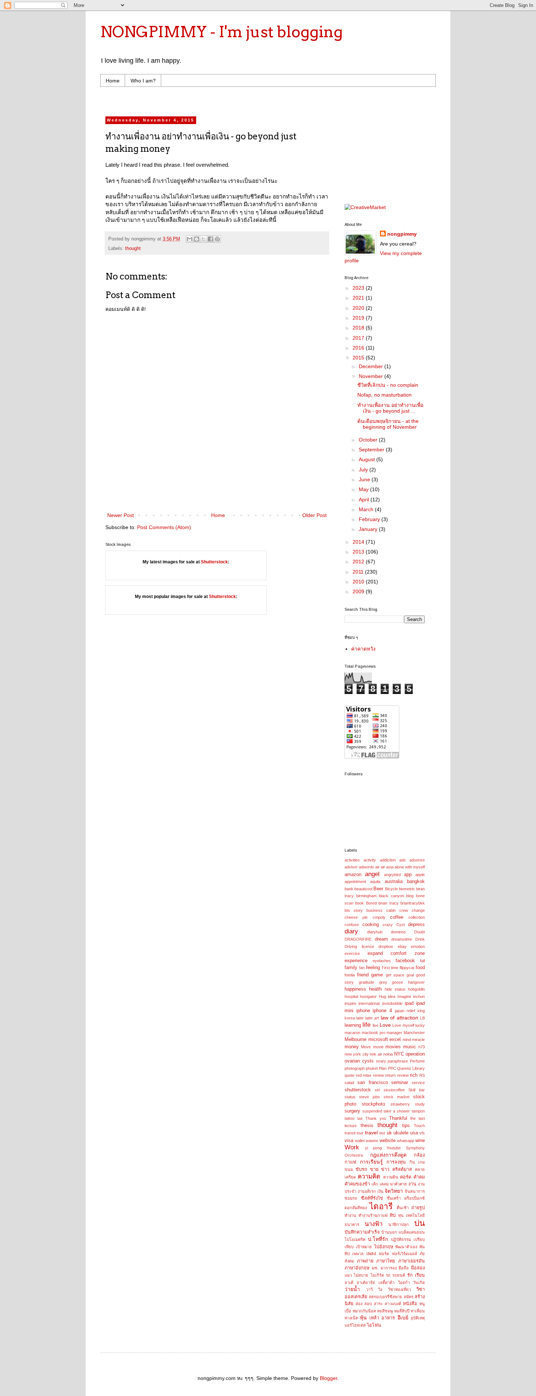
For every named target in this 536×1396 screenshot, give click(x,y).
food (420, 967)
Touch (419, 1125)
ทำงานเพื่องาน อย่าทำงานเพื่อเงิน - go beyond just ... (390, 408)
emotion (418, 946)
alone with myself (410, 867)
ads (402, 860)
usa (414, 1132)
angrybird (392, 874)
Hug (382, 996)
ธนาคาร (352, 1224)
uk (389, 1132)
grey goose (391, 982)
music (409, 1046)
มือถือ (404, 1268)
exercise (352, 953)
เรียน (420, 1275)
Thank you (375, 1118)
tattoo (349, 1118)
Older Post (314, 515)
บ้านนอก (389, 1232)
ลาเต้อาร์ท (366, 1282)
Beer (378, 888)
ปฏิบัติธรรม (401, 1239)
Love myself (403, 1025)
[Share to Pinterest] (217, 239)
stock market (396, 1097)
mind (407, 1039)
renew (378, 1075)
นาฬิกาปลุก (398, 1224)
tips (406, 1125)
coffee (396, 917)
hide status (395, 989)
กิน (412, 1162)
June (365, 479)
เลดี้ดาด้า (386, 1282)
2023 (359, 288)
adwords (366, 867)
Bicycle (391, 889)
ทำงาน (350, 1215)
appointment (355, 881)
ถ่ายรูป (418, 1207)
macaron (352, 1032)
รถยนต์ (398, 1275)
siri (377, 1090)
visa (349, 1140)
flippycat (407, 967)
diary (351, 931)
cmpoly (379, 917)
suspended (372, 1111)
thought (133, 248)
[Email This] (189, 239)
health (375, 989)
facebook (405, 960)
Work (352, 1147)
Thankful (398, 1118)
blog (409, 896)
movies (393, 1046)
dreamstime (401, 939)
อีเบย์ (402, 1317)
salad (349, 1082)
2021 (359, 298)
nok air (376, 1054)
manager (394, 1032)
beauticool (363, 889)
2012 (359, 561)
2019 (359, 318)
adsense (417, 860)
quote (349, 1075)
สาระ (378, 1303)
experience (356, 960)
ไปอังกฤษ (383, 1246)
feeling (373, 967)
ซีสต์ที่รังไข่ (372, 1198)
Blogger (328, 1378)
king (421, 1011)
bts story (354, 910)
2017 (359, 338)
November (371, 376)
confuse (352, 924)
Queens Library (411, 1068)
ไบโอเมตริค (355, 1239)
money (352, 1046)
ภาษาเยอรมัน (411, 1261)
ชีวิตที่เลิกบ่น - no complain (387, 385)
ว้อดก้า (404, 1282)
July (364, 470)
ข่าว (385, 1169)
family (351, 967)
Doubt (419, 932)
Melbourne (355, 1039)
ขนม (349, 1169)
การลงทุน (396, 1162)
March (367, 509)
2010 (359, 582)
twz (382, 1133)
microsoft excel (384, 1039)
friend (363, 974)
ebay (402, 946)
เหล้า (374, 1317)
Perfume (417, 1061)
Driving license (359, 946)
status (350, 1097)
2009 (359, 591)
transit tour (354, 1133)
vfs (422, 1133)
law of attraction (399, 1018)
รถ (388, 1275)
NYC (399, 1054)
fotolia (350, 975)
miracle (418, 1039)
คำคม (419, 1177)
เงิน (380, 1191)
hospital (351, 996)
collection (416, 917)
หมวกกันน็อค (364, 1311)
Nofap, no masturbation (384, 395)
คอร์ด (405, 1177)
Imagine (404, 996)
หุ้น (363, 1317)
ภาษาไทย (385, 1261)
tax (360, 1118)
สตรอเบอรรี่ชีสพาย (385, 1297)
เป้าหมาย (364, 1247)
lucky (420, 1025)
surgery (352, 1111)
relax (367, 1075)
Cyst (400, 924)
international (369, 1003)
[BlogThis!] (196, 239)
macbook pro (373, 1032)
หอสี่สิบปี (401, 1311)
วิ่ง (380, 1289)
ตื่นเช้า (403, 1208)
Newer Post (120, 515)
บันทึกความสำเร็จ (362, 1232)
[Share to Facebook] (210, 239)
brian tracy (388, 903)
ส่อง (359, 1303)
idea (391, 996)
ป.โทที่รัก (378, 1239)
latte (360, 1018)
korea (350, 1018)
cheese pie (356, 917)
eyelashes (382, 961)
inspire (350, 1003)
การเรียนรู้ (371, 1162)
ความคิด (369, 1176)
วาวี (369, 1289)
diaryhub (374, 932)
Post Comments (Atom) (164, 527)
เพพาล (358, 1254)
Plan (383, 1068)
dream (381, 939)
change (418, 910)
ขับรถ (361, 1169)
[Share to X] (203, 239)
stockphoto (373, 1104)
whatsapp (405, 1140)
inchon (419, 996)
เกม (421, 1162)
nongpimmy (402, 234)
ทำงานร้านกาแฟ (373, 1215)
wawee (372, 1140)
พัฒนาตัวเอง (406, 1247)
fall (422, 961)
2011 (359, 572)
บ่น (419, 1223)
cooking (370, 924)
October (369, 440)
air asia (387, 867)
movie (378, 1047)
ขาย (374, 1169)
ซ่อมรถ (351, 1198)
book (359, 903)
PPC (392, 1068)
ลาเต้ (349, 1282)
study (420, 1104)
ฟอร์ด (384, 1254)
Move (366, 1047)
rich (413, 1075)
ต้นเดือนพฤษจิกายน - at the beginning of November (388, 424)
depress (416, 924)
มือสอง (418, 1267)
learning (353, 1025)
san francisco (372, 1082)
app (408, 874)
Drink (420, 939)
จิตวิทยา (394, 1191)
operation (415, 1054)
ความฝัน (390, 1177)
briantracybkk (412, 903)
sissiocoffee (394, 1090)
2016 (359, 348)
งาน (412, 1184)
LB (422, 1018)
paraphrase (398, 1061)
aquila (375, 881)
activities (352, 860)
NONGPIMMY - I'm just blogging (221, 32)
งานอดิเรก (367, 1191)
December (371, 366)
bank (349, 889)
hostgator (368, 996)
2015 (359, 357)
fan (362, 967)
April (364, 499)
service (418, 1082)
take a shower (397, 1111)
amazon (353, 874)
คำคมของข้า (357, 1184)
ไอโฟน (374, 1325)
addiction (388, 860)
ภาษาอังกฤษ (357, 1267)
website (388, 1140)
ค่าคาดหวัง (363, 649)
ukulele (400, 1132)
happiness (355, 989)
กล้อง (419, 1155)
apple (420, 874)
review (403, 1075)
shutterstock (358, 1089)
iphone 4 (382, 1010)
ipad (409, 1003)
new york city (357, 1054)
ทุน (401, 1215)
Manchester (414, 1032)
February (370, 519)
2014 (359, 542)
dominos (398, 932)
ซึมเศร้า (394, 1198)
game (377, 974)
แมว (348, 1275)
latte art (372, 1018)
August (367, 459)
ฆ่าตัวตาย (398, 1184)
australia (394, 881)
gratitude (366, 982)
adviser (351, 867)
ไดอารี (381, 1206)
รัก (410, 1275)
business (374, 910)
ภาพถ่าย (365, 1261)
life (366, 1024)
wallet (360, 1140)
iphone (363, 1010)
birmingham (366, 896)
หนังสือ (410, 1303)
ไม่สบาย (361, 1275)
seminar (399, 1082)
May (364, 489)
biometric (407, 889)
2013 (359, 552)
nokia (388, 1054)
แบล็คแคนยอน (412, 1232)
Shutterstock (214, 561)
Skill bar (416, 1090)
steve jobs (369, 1097)
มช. (375, 1268)
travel (371, 1132)
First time (390, 967)
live (375, 1025)
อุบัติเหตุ (418, 1318)
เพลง (371, 1253)
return (390, 1075)
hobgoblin (416, 989)
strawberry (400, 1104)
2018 (359, 328)
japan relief (405, 1011)
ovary (381, 1061)
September (372, 449)
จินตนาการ (415, 1191)
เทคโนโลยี (415, 1215)
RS (422, 1075)
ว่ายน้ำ (352, 1289)
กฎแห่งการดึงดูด (388, 1155)
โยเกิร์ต (377, 1275)
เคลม (384, 1184)
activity (370, 860)
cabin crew (397, 910)
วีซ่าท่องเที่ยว (399, 1289)
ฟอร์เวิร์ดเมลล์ (404, 1254)
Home (113, 81)
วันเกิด (419, 1282)
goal (410, 975)
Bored (371, 903)
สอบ (368, 1303)
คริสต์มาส (402, 1169)
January (369, 529)
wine (420, 1140)
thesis (367, 1125)
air (377, 867)
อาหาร (388, 1317)
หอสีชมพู (385, 1311)
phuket (372, 1068)
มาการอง (389, 1268)
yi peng (373, 1148)
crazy (387, 924)
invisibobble (392, 1003)
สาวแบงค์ (393, 1303)
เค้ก (375, 1184)
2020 (359, 308)
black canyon (391, 896)
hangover (416, 982)
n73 (421, 1047)
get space (395, 975)
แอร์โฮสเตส (355, 1325)
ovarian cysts (359, 1061)
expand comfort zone (396, 953)
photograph (355, 1068)
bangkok (416, 881)
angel (372, 874)
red (359, 1075)
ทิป (393, 1215)
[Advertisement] (244, 100)
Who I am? (143, 81)
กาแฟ (350, 1162)
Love (385, 1025)
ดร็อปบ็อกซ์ (414, 1198)
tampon (418, 1111)
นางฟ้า (373, 1223)
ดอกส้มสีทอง (356, 1208)
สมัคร (408, 1297)
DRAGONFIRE (358, 939)
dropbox (385, 946)
